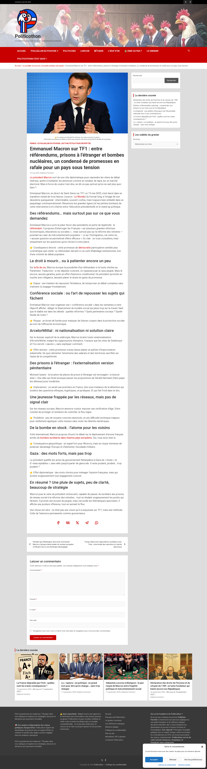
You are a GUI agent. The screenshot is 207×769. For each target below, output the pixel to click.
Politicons (69, 51)
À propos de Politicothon (115, 717)
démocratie (84, 247)
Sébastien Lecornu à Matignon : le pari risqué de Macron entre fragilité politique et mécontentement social (125, 686)
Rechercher (137, 76)
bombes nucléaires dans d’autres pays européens (66, 437)
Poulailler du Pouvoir (43, 51)
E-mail (33, 610)
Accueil (21, 51)
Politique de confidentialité (167, 765)
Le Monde (79, 196)
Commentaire (36, 570)
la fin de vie (40, 267)
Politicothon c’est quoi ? (32, 58)
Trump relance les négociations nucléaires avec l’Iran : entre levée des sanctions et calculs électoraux (103, 544)
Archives (136, 139)
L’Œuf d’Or (114, 51)
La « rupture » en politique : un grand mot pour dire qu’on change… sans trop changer (80, 686)
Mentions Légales (184, 765)
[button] (202, 747)
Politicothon (28, 36)
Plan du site (109, 733)
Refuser (173, 760)
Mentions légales (112, 727)
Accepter (154, 760)
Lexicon (84, 51)
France (33, 143)
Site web (33, 620)
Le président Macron (41, 177)
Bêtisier (98, 51)
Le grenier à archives (113, 720)
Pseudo (33, 599)
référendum (36, 228)
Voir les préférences (193, 760)
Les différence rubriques (115, 724)
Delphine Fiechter (46, 173)
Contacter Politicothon (114, 740)
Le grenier (152, 51)
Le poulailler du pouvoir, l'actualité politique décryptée (64, 143)
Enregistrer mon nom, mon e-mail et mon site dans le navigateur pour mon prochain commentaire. (72, 631)
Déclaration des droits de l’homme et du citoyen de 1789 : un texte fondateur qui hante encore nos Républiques (170, 686)
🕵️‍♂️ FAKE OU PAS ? (133, 51)
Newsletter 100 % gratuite (115, 737)
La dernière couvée (27, 650)
